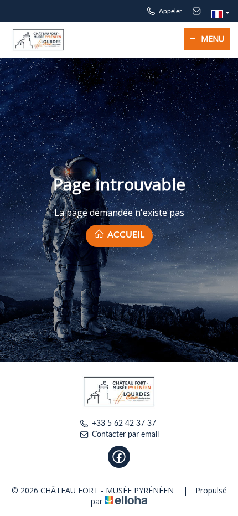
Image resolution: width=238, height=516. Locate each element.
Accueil (125, 234)
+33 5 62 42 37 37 (124, 423)
